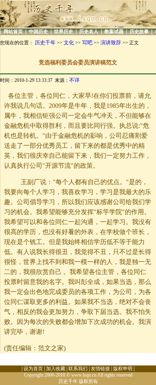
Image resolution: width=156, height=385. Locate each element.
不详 (74, 80)
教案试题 (114, 31)
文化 (69, 43)
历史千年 (45, 43)
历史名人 (88, 31)
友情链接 (100, 368)
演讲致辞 (110, 43)
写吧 (87, 43)
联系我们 (78, 368)
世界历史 (63, 31)
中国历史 (38, 31)
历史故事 (139, 31)
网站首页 (13, 31)
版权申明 (122, 368)
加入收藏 (55, 368)
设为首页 (33, 368)
